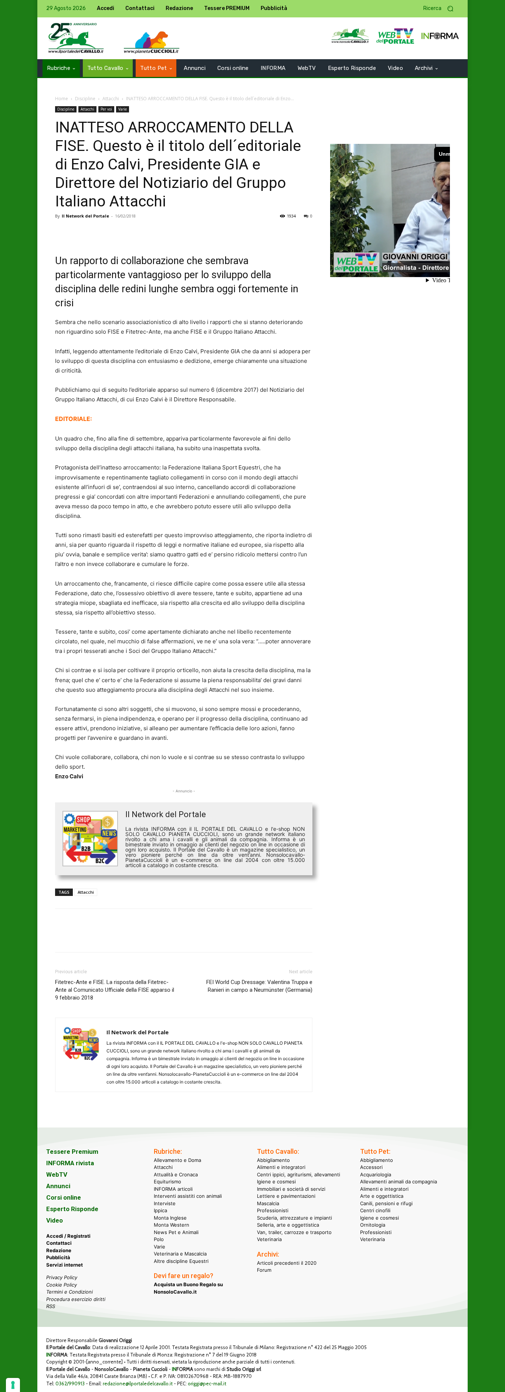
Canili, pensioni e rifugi (386, 1203)
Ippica (160, 1210)
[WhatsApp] (113, 232)
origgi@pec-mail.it (207, 1383)
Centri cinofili (375, 1210)
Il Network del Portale (85, 216)
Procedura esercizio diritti (75, 1299)
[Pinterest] (96, 232)
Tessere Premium (72, 1151)
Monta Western (171, 1225)
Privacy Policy (61, 1277)
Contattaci (59, 1243)
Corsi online (63, 1197)
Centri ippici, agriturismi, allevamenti (298, 1174)
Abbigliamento (273, 1160)
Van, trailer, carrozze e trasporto (294, 1232)
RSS (50, 1306)
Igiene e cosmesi (276, 1181)
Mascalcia (268, 1203)
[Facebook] (62, 232)
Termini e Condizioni (69, 1292)
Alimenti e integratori (281, 1167)
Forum (264, 1270)
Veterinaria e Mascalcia (180, 1254)
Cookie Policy (61, 1285)
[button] (441, 8)
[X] (79, 232)
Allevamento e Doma (177, 1160)
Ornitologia (372, 1225)
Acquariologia (375, 1174)
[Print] (147, 232)
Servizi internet (64, 1265)
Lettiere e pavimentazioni (286, 1196)
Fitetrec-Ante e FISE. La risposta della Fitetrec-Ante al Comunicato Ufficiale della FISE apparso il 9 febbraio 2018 (114, 990)
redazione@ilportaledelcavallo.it (138, 1383)
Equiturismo (167, 1181)
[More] (165, 232)
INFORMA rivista (70, 1163)
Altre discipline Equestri (181, 1261)
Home (61, 98)
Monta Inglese (170, 1218)
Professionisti (272, 1210)
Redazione (58, 1250)
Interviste (165, 1203)
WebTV (56, 1174)
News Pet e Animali (176, 1232)
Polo (159, 1239)
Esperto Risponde (72, 1209)
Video (54, 1220)
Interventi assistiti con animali (188, 1196)
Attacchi (110, 98)
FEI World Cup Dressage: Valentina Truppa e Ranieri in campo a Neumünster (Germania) (259, 986)
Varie (122, 109)
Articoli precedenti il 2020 (286, 1263)
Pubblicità (58, 1257)
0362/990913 (70, 1383)
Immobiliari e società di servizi (291, 1189)
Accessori (371, 1167)
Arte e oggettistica (381, 1196)
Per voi (106, 109)
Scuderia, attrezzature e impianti (294, 1218)
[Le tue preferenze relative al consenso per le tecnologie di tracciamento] (13, 1385)
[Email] (130, 232)
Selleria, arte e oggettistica (288, 1225)
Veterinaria (269, 1239)
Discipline (85, 98)
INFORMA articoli (173, 1189)
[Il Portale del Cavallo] (76, 38)
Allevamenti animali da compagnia (398, 1181)
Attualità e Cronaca (176, 1174)
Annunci (58, 1186)
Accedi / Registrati (68, 1236)
